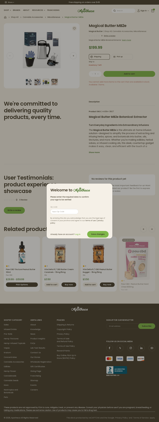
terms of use (90, 220)
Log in (77, 234)
